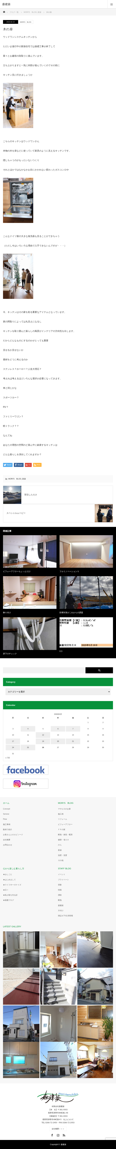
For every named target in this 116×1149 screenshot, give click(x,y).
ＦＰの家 (61, 829)
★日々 (5, 890)
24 (13, 747)
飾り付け (7, 612)
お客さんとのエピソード (13, 835)
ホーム (6, 803)
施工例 (60, 814)
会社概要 (6, 840)
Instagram (57, 1134)
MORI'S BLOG (25, 22)
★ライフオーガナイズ (12, 885)
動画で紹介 (7, 829)
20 (58, 741)
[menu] (111, 4)
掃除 (60, 895)
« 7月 (7, 758)
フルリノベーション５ (69, 571)
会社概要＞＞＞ (58, 1129)
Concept (6, 809)
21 (73, 741)
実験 (60, 885)
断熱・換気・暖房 (65, 835)
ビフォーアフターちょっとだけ (17, 571)
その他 (60, 860)
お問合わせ (7, 845)
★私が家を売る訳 (10, 895)
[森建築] (53, 4)
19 (43, 741)
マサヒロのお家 (64, 809)
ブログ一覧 (14, 12)
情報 (60, 890)
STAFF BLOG (64, 868)
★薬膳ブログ (8, 900)
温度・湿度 (62, 855)
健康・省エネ (63, 840)
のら (60, 845)
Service (6, 814)
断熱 (60, 900)
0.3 (61, 651)
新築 (24, 479)
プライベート (63, 880)
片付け (60, 910)
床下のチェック (10, 654)
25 (28, 747)
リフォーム (62, 819)
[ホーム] (4, 11)
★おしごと (7, 874)
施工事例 (6, 824)
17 (13, 741)
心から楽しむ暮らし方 (13, 868)
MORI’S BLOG (65, 803)
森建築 (60, 905)
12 (43, 735)
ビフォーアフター (65, 824)
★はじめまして (9, 880)
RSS (63, 1134)
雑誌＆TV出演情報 (65, 916)
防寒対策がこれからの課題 (71, 612)
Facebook (52, 1134)
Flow (5, 819)
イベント (61, 874)
